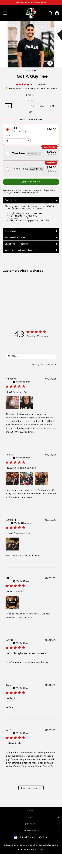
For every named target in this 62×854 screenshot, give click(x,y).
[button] (31, 129)
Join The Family (30, 830)
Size (31, 101)
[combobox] (44, 364)
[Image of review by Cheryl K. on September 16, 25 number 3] (41, 478)
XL (32, 105)
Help (30, 817)
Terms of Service (28, 845)
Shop (30, 810)
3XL (52, 105)
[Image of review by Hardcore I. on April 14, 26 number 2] (26, 402)
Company (30, 824)
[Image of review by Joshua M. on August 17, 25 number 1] (12, 544)
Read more (29, 431)
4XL (31, 112)
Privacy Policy (11, 845)
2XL (42, 105)
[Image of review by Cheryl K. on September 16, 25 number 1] (12, 478)
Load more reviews (31, 788)
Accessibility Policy (48, 845)
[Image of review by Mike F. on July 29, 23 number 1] (12, 602)
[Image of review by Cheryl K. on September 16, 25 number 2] (26, 478)
